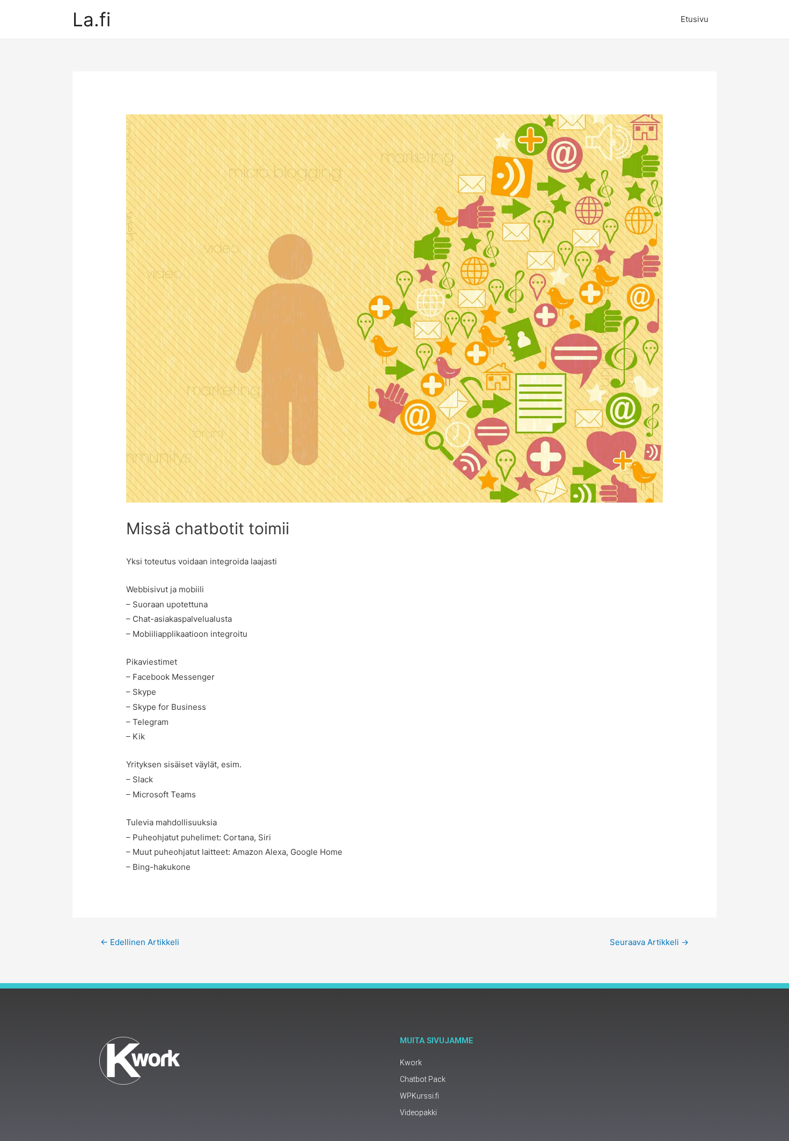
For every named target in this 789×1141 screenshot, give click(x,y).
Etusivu (694, 19)
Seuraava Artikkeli (649, 942)
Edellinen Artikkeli (139, 942)
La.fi (91, 19)
